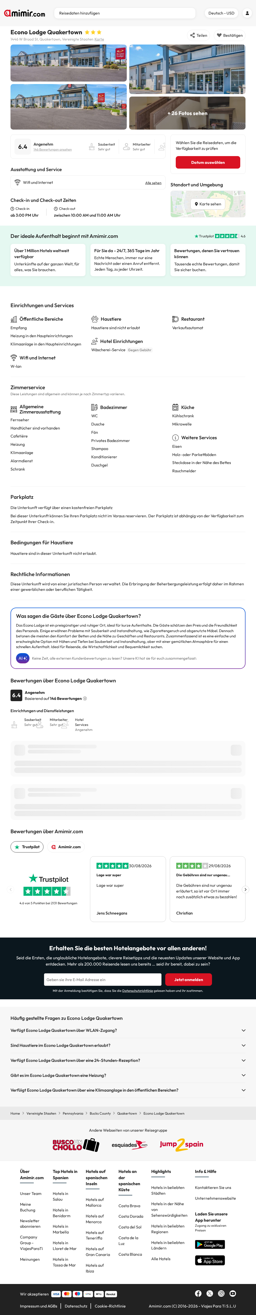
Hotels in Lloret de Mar (65, 1245)
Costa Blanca (130, 1254)
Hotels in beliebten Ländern (167, 1245)
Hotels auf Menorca (95, 1218)
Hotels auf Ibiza (95, 1268)
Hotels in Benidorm (61, 1212)
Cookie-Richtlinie (110, 1305)
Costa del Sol (130, 1226)
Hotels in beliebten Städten (167, 1190)
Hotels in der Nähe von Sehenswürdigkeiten (169, 1209)
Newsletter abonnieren (30, 1223)
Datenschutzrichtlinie (137, 991)
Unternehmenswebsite (215, 1198)
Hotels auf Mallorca (95, 1202)
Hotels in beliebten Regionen (167, 1228)
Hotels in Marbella (61, 1229)
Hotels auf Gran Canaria (98, 1251)
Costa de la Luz (128, 1240)
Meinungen (30, 1259)
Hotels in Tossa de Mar (64, 1262)
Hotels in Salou (60, 1196)
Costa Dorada (130, 1216)
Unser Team (31, 1193)
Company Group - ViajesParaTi (31, 1242)
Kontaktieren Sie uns (213, 1187)
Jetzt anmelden (188, 979)
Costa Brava (129, 1205)
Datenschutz (76, 1305)
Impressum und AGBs (38, 1305)
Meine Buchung (27, 1207)
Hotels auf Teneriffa (95, 1235)
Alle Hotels (160, 1258)
